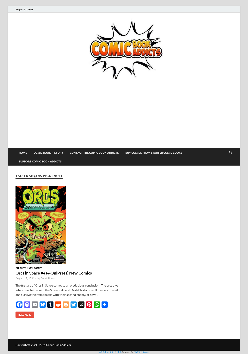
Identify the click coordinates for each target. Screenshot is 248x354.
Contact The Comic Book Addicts (94, 152)
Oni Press (21, 267)
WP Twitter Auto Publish (110, 352)
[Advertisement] (124, 119)
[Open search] (230, 152)
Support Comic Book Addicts (40, 161)
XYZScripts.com (141, 352)
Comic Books (48, 278)
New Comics (35, 267)
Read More (23, 314)
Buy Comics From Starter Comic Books (153, 152)
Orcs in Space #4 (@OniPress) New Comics (54, 272)
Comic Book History (48, 152)
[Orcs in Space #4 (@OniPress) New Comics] (68, 225)
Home (23, 152)
